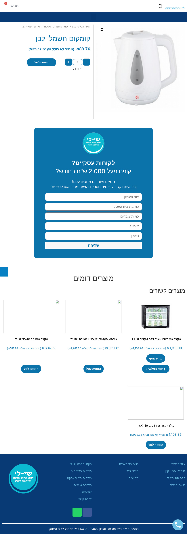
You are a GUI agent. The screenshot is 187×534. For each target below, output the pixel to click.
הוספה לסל (42, 62)
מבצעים (133, 478)
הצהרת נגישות (83, 485)
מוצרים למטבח (52, 26)
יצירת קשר (85, 499)
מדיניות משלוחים (81, 471)
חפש (164, 6)
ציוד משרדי (178, 464)
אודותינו (87, 492)
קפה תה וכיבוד (175, 478)
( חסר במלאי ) (155, 369)
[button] (93, 17)
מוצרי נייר (132, 471)
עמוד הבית (84, 26)
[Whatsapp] (77, 512)
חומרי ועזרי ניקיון (175, 471)
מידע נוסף (156, 358)
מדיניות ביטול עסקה (79, 478)
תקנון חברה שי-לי (81, 464)
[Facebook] (87, 512)
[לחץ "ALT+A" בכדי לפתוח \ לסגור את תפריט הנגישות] (4, 272)
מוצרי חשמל (69, 26)
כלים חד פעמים (128, 464)
